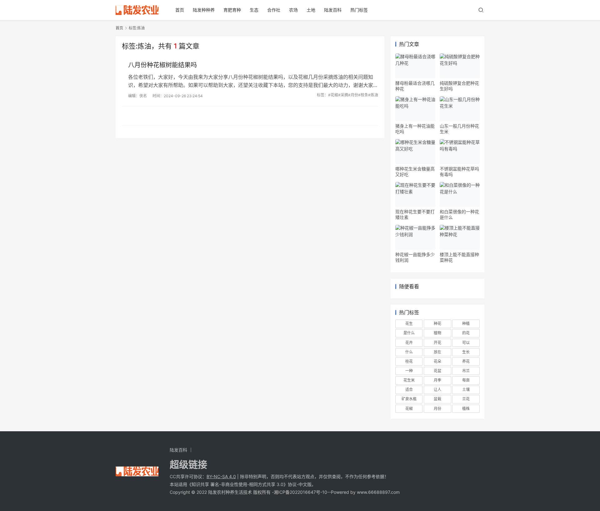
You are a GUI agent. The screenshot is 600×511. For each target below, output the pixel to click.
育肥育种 (232, 10)
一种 (409, 370)
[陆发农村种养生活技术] (137, 8)
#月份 (353, 95)
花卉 (409, 342)
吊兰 (466, 370)
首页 (179, 10)
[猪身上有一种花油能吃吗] (415, 108)
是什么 (409, 333)
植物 (437, 333)
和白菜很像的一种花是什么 (459, 214)
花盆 (437, 370)
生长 (466, 352)
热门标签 (359, 10)
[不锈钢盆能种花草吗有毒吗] (460, 151)
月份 (437, 408)
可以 (466, 342)
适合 (409, 389)
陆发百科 (333, 10)
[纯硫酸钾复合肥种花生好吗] (460, 65)
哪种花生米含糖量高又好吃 (415, 171)
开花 (437, 342)
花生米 (409, 380)
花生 (409, 323)
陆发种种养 (204, 10)
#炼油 (373, 95)
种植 (466, 323)
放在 (437, 352)
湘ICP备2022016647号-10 (300, 492)
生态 (254, 10)
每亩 (466, 380)
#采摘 (343, 95)
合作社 (273, 10)
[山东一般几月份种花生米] (460, 108)
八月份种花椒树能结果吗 (162, 65)
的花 (466, 333)
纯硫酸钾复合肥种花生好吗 (459, 85)
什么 (409, 352)
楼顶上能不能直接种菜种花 (459, 257)
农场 (293, 10)
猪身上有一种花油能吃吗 (415, 128)
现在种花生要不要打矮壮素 (415, 214)
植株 (466, 408)
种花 (437, 323)
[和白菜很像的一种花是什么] (460, 194)
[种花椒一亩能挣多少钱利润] (415, 237)
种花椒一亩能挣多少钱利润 (415, 257)
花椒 (409, 408)
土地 (311, 10)
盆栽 (437, 399)
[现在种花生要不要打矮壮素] (415, 194)
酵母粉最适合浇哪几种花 (415, 85)
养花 (466, 361)
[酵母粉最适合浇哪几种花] (415, 65)
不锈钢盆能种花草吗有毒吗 (459, 171)
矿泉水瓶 (409, 399)
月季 (437, 380)
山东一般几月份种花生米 (459, 128)
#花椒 (333, 95)
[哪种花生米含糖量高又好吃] (415, 151)
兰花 (466, 399)
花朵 (437, 361)
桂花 (409, 361)
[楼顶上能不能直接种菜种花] (460, 237)
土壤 (466, 389)
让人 (437, 389)
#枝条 (363, 95)
